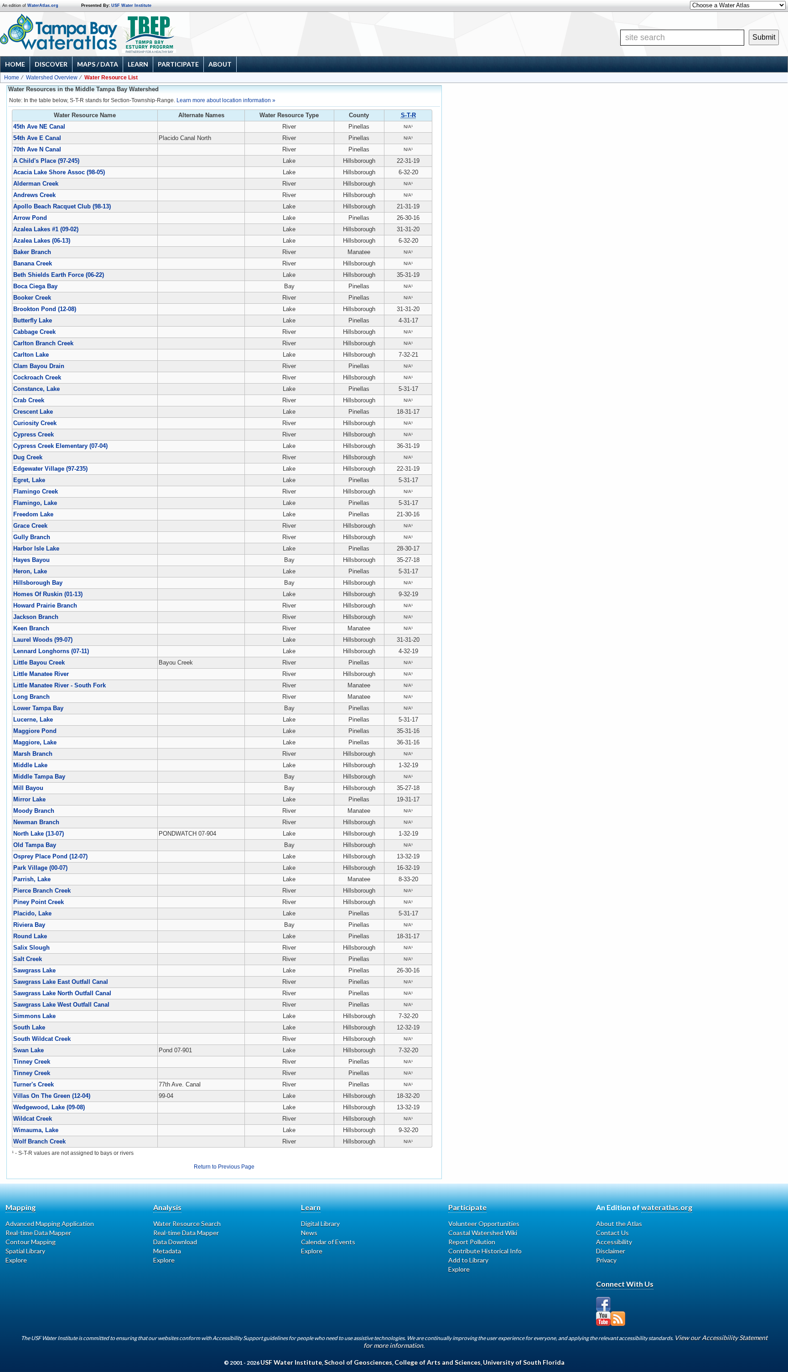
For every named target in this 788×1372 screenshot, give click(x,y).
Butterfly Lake (32, 320)
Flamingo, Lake (35, 502)
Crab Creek (28, 400)
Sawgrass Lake (34, 970)
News (309, 1233)
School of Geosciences (358, 1362)
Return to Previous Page (224, 1167)
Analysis (167, 1207)
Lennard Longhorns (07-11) (51, 651)
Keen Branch (31, 628)
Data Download (175, 1242)
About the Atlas (619, 1223)
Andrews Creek (34, 195)
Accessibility (614, 1242)
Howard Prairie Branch (45, 605)
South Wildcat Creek (42, 1038)
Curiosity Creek (35, 423)
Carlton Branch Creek (43, 343)
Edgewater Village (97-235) (50, 468)
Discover (51, 64)
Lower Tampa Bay (38, 708)
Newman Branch (36, 822)
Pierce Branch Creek (42, 890)
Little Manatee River (41, 673)
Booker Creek (32, 297)
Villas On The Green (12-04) (51, 1095)
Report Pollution (471, 1242)
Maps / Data (97, 64)
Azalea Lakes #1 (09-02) (45, 229)
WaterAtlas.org (42, 5)
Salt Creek (27, 959)
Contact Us (612, 1233)
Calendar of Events (328, 1242)
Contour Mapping (30, 1242)
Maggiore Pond (35, 731)
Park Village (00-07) (40, 867)
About (220, 64)
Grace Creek (30, 525)
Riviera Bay (29, 924)
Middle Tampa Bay (39, 776)
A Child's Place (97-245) (46, 160)
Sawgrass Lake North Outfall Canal (62, 993)
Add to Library (468, 1260)
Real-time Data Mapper (38, 1233)
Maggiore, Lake (35, 742)
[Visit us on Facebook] (603, 1304)
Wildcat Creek (32, 1118)
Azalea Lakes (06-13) (41, 240)
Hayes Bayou (31, 559)
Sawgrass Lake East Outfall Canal (60, 981)
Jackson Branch (35, 616)
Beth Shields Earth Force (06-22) (58, 274)
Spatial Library (25, 1251)
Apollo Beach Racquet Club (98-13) (62, 206)
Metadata (167, 1251)
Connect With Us (624, 1283)
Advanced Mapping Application (49, 1223)
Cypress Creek (33, 434)
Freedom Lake (33, 514)
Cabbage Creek (34, 331)
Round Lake (30, 936)
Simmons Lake (34, 1016)
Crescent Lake (33, 411)
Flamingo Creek (35, 491)
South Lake (29, 1027)
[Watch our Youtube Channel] (603, 1318)
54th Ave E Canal (37, 138)
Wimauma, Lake (35, 1130)
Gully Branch (31, 537)
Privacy (606, 1260)
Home (15, 64)
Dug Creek (27, 457)
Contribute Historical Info (485, 1251)
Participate (178, 64)
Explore (16, 1260)
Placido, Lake (32, 913)
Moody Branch (33, 810)
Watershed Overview (52, 77)
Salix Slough (31, 947)
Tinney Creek (31, 1061)
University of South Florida (524, 1362)
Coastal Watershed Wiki (482, 1233)
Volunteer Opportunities (483, 1223)
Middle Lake (30, 765)
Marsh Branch (32, 753)
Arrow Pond (30, 217)
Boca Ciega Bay (35, 286)
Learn (138, 64)
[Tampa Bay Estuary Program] (180, 35)
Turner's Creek (33, 1084)
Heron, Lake (30, 571)
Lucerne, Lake (33, 719)
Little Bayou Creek (39, 662)
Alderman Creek (35, 183)
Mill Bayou (28, 788)
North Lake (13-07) (38, 833)
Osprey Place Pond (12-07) (50, 856)
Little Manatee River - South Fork (59, 685)
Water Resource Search (187, 1223)
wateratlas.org (666, 1207)
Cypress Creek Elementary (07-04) (60, 445)
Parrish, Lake (32, 879)
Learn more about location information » (225, 100)
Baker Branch (32, 252)
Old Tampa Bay (34, 845)
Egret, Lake (29, 480)
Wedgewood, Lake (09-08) (49, 1107)
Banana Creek (32, 263)
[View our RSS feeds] (618, 1318)
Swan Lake (28, 1050)
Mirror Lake (29, 799)
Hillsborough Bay (37, 582)
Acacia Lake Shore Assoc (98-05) (59, 172)
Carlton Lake (31, 354)
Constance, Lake (36, 388)
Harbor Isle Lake (36, 548)
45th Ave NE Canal (39, 126)
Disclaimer (610, 1251)
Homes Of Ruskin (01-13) (48, 594)
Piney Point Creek (38, 902)
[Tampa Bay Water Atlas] (58, 32)
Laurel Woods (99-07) (43, 639)
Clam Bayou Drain (38, 366)
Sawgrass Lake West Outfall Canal (61, 1004)
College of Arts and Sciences (437, 1362)
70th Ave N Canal (37, 149)
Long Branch (31, 696)
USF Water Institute (131, 5)
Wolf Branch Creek (39, 1141)
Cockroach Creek (37, 377)
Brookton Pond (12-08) (44, 309)
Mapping (20, 1207)
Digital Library (320, 1223)
